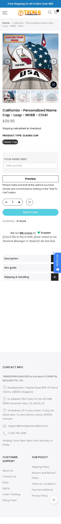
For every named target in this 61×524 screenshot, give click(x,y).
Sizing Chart (10, 500)
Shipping (8, 128)
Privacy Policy (40, 495)
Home (6, 23)
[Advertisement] (30, 321)
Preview (30, 179)
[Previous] (7, 61)
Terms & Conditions (43, 484)
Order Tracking (11, 494)
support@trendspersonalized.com (28, 426)
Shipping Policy (40, 467)
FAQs (5, 482)
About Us (8, 470)
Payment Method (42, 489)
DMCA (6, 488)
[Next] (53, 61)
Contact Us (9, 476)
